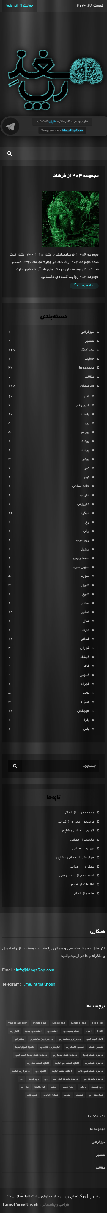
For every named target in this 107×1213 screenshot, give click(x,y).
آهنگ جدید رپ (71, 1031)
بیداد (85, 441)
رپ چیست (97, 1087)
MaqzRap (58, 1023)
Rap (100, 1031)
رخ (87, 522)
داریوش (83, 504)
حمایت (89, 359)
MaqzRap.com (17, 1023)
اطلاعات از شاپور (82, 884)
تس (86, 468)
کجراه (85, 684)
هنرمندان (87, 386)
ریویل (85, 549)
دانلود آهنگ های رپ (38, 1063)
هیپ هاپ (32, 1095)
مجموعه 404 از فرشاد (76, 176)
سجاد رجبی (81, 558)
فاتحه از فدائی (83, 894)
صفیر (85, 612)
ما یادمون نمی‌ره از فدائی (76, 822)
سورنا (85, 576)
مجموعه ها (86, 368)
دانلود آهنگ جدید (93, 1055)
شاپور (85, 585)
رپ (46, 1079)
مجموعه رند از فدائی (79, 813)
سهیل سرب (81, 567)
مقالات (89, 377)
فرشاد (84, 657)
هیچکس (83, 711)
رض (86, 531)
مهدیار (67, 1095)
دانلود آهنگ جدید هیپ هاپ (31, 1055)
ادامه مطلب (85, 286)
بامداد (85, 414)
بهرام (85, 432)
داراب (84, 495)
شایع (85, 594)
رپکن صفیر (68, 1087)
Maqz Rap (40, 1023)
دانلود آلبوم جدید (24, 1047)
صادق (85, 603)
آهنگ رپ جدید (33, 1031)
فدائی (85, 639)
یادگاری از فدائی (82, 867)
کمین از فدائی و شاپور (77, 831)
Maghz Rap (78, 1023)
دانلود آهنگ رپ (94, 1063)
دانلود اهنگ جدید (62, 1071)
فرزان (84, 648)
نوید (86, 693)
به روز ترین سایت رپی (41, 1039)
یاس (86, 729)
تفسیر (89, 341)
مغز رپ (25, 1087)
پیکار (85, 459)
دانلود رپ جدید (21, 1071)
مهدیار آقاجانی (50, 1095)
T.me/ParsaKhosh (38, 984)
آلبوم (89, 1031)
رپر (21, 1079)
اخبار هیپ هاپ (94, 1039)
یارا (86, 720)
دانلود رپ (40, 1071)
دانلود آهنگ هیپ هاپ (90, 1071)
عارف (85, 630)
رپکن (83, 1087)
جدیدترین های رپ (50, 1047)
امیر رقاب (82, 405)
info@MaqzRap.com (35, 970)
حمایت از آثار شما (19, 6)
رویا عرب (82, 540)
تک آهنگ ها (96, 1116)
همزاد (85, 702)
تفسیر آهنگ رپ (75, 1047)
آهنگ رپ (52, 1031)
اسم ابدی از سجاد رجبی (76, 876)
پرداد (85, 450)
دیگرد (85, 513)
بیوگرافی (87, 332)
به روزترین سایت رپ (70, 1039)
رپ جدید (34, 1079)
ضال (86, 621)
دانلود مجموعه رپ (93, 1079)
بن (87, 423)
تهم (86, 477)
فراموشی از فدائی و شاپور (75, 858)
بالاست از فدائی (82, 840)
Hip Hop (97, 1023)
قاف (86, 666)
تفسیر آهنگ (96, 1047)
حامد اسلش (80, 486)
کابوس (84, 675)
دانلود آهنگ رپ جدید (67, 1063)
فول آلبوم (39, 1087)
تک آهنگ (87, 350)
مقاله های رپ (96, 1095)
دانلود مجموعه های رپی (66, 1079)
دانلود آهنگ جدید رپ (65, 1055)
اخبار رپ (14, 1031)
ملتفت (79, 1095)
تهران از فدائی (83, 849)
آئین (86, 396)
